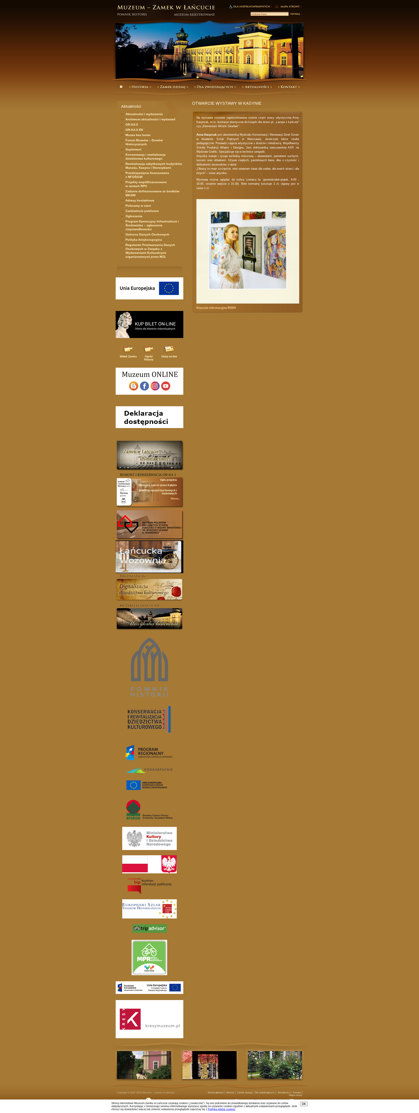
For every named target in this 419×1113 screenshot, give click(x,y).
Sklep (169, 356)
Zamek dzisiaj (244, 1092)
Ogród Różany (148, 358)
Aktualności (284, 1092)
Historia (230, 1092)
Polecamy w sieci (138, 205)
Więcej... (175, 498)
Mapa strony (295, 1095)
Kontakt (297, 1092)
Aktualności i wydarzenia (144, 114)
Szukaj (296, 14)
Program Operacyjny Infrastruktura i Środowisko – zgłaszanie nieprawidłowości (152, 225)
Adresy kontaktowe (139, 200)
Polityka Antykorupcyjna (143, 239)
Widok (128, 356)
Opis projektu (168, 479)
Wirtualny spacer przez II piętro (157, 485)
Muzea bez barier (138, 135)
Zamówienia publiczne (142, 211)
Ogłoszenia (133, 216)
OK (304, 1104)
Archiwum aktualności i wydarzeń (150, 119)
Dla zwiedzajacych (265, 1092)
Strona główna (215, 1092)
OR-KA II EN (134, 129)
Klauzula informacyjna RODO (216, 307)
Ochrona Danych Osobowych (147, 234)
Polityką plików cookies (221, 1109)
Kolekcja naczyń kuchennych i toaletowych (158, 492)
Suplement (133, 149)
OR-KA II (131, 124)
